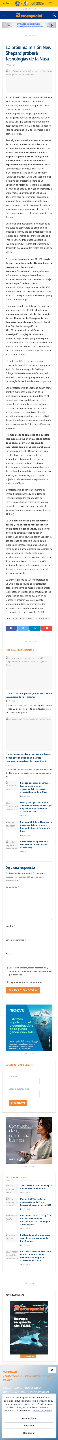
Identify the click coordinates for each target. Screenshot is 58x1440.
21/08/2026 (26, 796)
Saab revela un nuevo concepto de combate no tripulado (36, 1187)
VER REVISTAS (28, 1356)
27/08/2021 (11, 65)
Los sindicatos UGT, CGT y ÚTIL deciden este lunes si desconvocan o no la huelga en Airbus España (35, 1220)
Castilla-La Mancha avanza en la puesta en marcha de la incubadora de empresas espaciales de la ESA (35, 1256)
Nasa (30, 618)
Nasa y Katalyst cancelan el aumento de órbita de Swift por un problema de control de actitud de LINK (36, 807)
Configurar (29, 1433)
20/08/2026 (26, 816)
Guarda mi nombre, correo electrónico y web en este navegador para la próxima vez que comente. (30, 971)
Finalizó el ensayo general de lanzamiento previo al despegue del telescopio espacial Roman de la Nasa (35, 787)
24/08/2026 (11, 701)
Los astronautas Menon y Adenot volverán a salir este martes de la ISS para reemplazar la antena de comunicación (28, 758)
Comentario (12, 886)
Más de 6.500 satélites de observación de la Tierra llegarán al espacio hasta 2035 (35, 1201)
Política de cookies (42, 1410)
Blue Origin (18, 618)
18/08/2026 (26, 852)
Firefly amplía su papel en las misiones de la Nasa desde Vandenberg (34, 844)
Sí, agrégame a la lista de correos (25, 982)
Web (8, 953)
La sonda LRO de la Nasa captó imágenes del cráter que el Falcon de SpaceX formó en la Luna (36, 827)
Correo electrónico (16, 939)
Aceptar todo (29, 1418)
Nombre (11, 925)
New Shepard (42, 618)
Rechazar (29, 1425)
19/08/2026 (26, 835)
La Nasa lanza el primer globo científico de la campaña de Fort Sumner (35, 1238)
